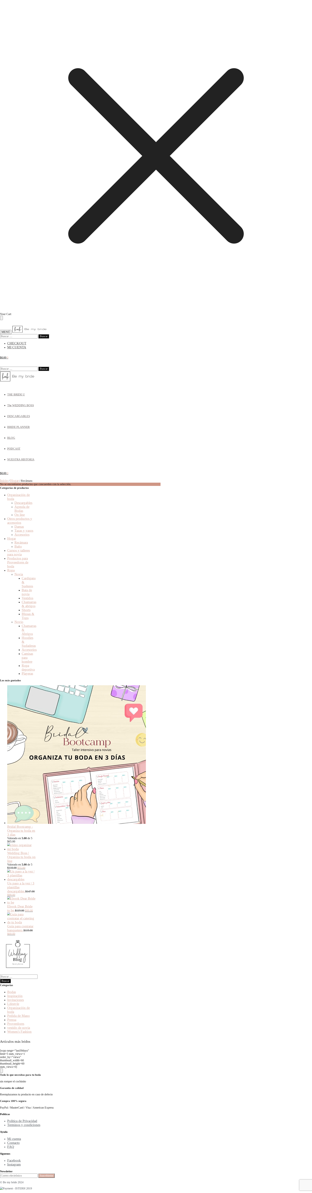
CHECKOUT (16, 343)
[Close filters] (1, 1071)
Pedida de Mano (18, 1016)
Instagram (14, 1164)
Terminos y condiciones (23, 1125)
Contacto (13, 1143)
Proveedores (15, 1024)
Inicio (4, 480)
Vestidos (27, 598)
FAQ (10, 1147)
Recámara (21, 542)
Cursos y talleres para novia (18, 552)
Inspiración (15, 996)
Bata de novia (27, 592)
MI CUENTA (16, 347)
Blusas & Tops (28, 616)
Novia (18, 574)
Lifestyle (13, 1004)
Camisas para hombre (27, 657)
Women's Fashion (19, 1032)
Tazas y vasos (23, 530)
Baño (18, 546)
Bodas (11, 992)
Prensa (11, 1020)
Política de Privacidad (22, 1121)
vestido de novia (18, 1028)
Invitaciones (15, 1000)
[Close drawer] (1, 318)
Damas (19, 526)
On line (19, 515)
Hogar (14, 480)
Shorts (26, 610)
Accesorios (21, 534)
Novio (18, 622)
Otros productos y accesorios (19, 521)
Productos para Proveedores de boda (17, 562)
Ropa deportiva (28, 667)
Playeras (27, 673)
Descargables (23, 503)
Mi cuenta (14, 1139)
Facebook (14, 1160)
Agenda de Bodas (21, 509)
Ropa (11, 570)
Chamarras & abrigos (29, 604)
